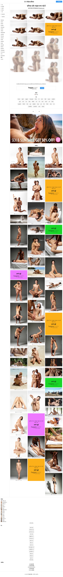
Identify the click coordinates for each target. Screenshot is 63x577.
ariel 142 (31, 527)
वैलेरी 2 (3, 520)
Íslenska (2, 20)
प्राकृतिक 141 (31, 549)
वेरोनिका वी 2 (4, 521)
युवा (30, 104)
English (2, 25)
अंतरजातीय (35, 106)
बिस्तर (36, 99)
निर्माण (47, 104)
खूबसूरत (27, 99)
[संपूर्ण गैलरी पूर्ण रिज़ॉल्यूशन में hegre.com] (53, 47)
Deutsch (2, 41)
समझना (43, 106)
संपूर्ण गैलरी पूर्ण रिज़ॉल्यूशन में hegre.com (36, 8)
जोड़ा (50, 104)
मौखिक (33, 101)
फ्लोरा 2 (3, 512)
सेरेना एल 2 (4, 518)
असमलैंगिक (30, 106)
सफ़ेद (29, 101)
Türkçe (2, 30)
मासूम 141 (31, 553)
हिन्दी (1, 57)
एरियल (37, 94)
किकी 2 (3, 517)
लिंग (44, 104)
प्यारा (23, 101)
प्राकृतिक (53, 99)
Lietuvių (2, 37)
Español (2, 48)
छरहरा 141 (31, 540)
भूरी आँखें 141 (32, 551)
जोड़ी (45, 99)
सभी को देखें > (32, 523)
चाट (26, 101)
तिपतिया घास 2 (4, 509)
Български (3, 55)
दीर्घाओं (3, 6)
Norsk (2, 43)
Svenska (2, 44)
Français (2, 36)
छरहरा (46, 101)
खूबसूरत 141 (31, 536)
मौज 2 (3, 508)
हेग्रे (29, 1)
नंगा (36, 101)
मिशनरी (24, 104)
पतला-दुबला (31, 99)
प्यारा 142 (31, 534)
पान (53, 104)
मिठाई (52, 101)
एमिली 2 (3, 511)
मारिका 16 (3, 503)
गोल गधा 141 (31, 538)
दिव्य (27, 104)
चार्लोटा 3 (3, 506)
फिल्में (2, 8)
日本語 (2, 28)
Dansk (2, 23)
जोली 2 (3, 515)
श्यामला (19, 99)
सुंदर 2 (3, 514)
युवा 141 (31, 558)
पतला (42, 101)
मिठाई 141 (31, 555)
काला (42, 99)
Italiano (2, 46)
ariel (39, 106)
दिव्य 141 (31, 542)
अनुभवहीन (19, 104)
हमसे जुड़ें (59, 1)
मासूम (38, 104)
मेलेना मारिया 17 (4, 502)
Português (2, 50)
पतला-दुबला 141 (31, 547)
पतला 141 (31, 544)
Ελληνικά (3, 52)
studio (49, 99)
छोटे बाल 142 (32, 529)
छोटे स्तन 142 (31, 531)
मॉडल (3, 10)
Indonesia (2, 27)
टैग (2, 11)
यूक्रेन (23, 99)
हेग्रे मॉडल (31, 570)
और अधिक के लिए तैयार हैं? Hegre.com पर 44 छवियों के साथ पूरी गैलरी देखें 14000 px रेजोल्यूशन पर (31, 83)
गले (49, 101)
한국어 (2, 59)
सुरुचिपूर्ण (34, 104)
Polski (2, 39)
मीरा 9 (3, 505)
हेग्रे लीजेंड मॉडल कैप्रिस (31, 567)
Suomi (2, 21)
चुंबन (20, 101)
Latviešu (2, 34)
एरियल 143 (4, 500)
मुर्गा (41, 104)
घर (2, 4)
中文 (1, 53)
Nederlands (3, 32)
